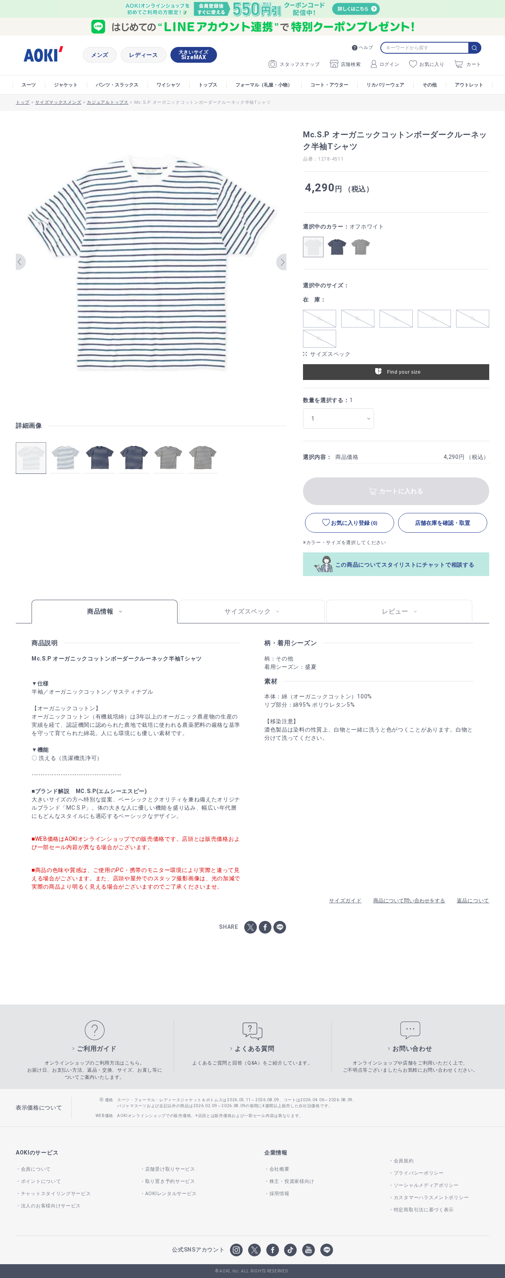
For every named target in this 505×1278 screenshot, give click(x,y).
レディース (143, 55)
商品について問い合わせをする (409, 901)
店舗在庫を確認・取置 (442, 523)
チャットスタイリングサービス (56, 1193)
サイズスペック (330, 354)
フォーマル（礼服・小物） (264, 85)
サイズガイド (345, 901)
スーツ (29, 85)
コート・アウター (329, 85)
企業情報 (276, 1152)
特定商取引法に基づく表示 (424, 1210)
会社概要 (279, 1169)
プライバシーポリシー (419, 1173)
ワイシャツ (168, 85)
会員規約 (404, 1161)
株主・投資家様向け (291, 1181)
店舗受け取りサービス (170, 1169)
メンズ (99, 55)
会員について (36, 1169)
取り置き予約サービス (170, 1181)
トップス (207, 85)
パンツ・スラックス (117, 85)
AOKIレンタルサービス (171, 1193)
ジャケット (66, 85)
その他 (430, 85)
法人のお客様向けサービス (51, 1206)
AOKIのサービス (37, 1152)
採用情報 (279, 1193)
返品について (473, 901)
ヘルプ (366, 47)
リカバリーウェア (385, 85)
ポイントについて (41, 1181)
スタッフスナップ (300, 64)
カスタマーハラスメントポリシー (431, 1197)
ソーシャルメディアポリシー (426, 1185)
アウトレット (469, 85)
